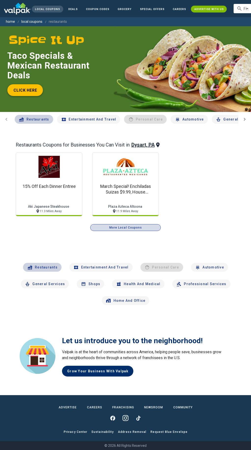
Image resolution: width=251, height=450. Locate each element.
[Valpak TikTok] (138, 418)
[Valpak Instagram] (125, 418)
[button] (152, 9)
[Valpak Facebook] (112, 418)
